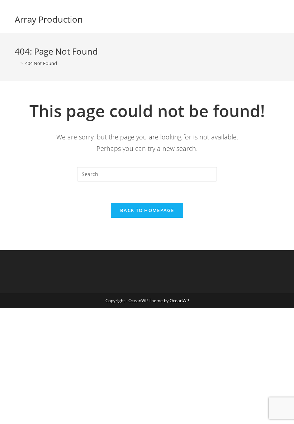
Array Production (49, 19)
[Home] (16, 63)
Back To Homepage (147, 210)
